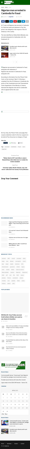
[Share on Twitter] (7, 21)
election (17, 264)
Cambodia (13, 146)
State (18, 280)
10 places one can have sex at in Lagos (18, 237)
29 (3, 411)
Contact (22, 443)
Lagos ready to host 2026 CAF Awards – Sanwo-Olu (14, 382)
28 (26, 408)
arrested (7, 146)
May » (6, 414)
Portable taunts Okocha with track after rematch (13, 380)
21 (26, 404)
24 (11, 408)
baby (3, 261)
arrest (13, 258)
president (15, 277)
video (23, 280)
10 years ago (12, 227)
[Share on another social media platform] (27, 21)
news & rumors (20, 269)
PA (14, 275)
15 (3, 404)
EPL (22, 264)
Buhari (11, 261)
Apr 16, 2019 (19, 16)
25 (15, 408)
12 (19, 401)
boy (7, 261)
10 (11, 401)
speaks (13, 280)
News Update (5, 272)
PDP (18, 275)
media (7, 269)
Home (2, 7)
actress (4, 258)
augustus (11, 16)
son (9, 280)
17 (11, 404)
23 (7, 408)
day (3, 264)
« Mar (2, 414)
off (7, 275)
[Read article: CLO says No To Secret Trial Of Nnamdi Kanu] (4, 232)
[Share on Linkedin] (11, 21)
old (10, 275)
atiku (24, 258)
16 (7, 404)
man (24, 146)
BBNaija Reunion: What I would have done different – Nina (18, 244)
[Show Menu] (2, 2)
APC (9, 258)
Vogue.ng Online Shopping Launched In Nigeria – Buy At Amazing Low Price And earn (18, 223)
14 (26, 401)
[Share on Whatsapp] (19, 21)
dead (7, 264)
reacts (21, 277)
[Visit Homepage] (9, 2)
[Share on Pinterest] (15, 21)
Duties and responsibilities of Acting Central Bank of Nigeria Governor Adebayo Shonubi (17, 326)
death (11, 264)
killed (18, 266)
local (10, 7)
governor (12, 266)
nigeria (12, 272)
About (2, 443)
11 (15, 401)
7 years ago (12, 239)
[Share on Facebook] (3, 21)
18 (15, 404)
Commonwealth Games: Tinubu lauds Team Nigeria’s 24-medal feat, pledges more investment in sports (19, 422)
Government (5, 266)
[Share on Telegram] (23, 21)
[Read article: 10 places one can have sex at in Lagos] (4, 239)
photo (22, 275)
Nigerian (4, 149)
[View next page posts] (16, 62)
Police (9, 277)
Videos (3, 283)
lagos (23, 266)
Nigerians (24, 272)
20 (22, 404)
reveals (4, 280)
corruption (18, 261)
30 (7, 411)
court (24, 261)
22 (3, 408)
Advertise (9, 443)
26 (19, 408)
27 (22, 408)
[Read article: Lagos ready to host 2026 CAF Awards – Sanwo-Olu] (4, 55)
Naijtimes (7, 446)
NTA (3, 275)
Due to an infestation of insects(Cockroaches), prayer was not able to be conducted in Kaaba (16, 333)
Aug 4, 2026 (12, 56)
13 (22, 401)
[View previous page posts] (13, 62)
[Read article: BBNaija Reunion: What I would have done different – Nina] (4, 245)
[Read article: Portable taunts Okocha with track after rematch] (4, 48)
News (6, 7)
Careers (16, 443)
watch (9, 283)
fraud (19, 146)
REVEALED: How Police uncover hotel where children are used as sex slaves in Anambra (11, 317)
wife (13, 283)
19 (19, 404)
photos (3, 277)
